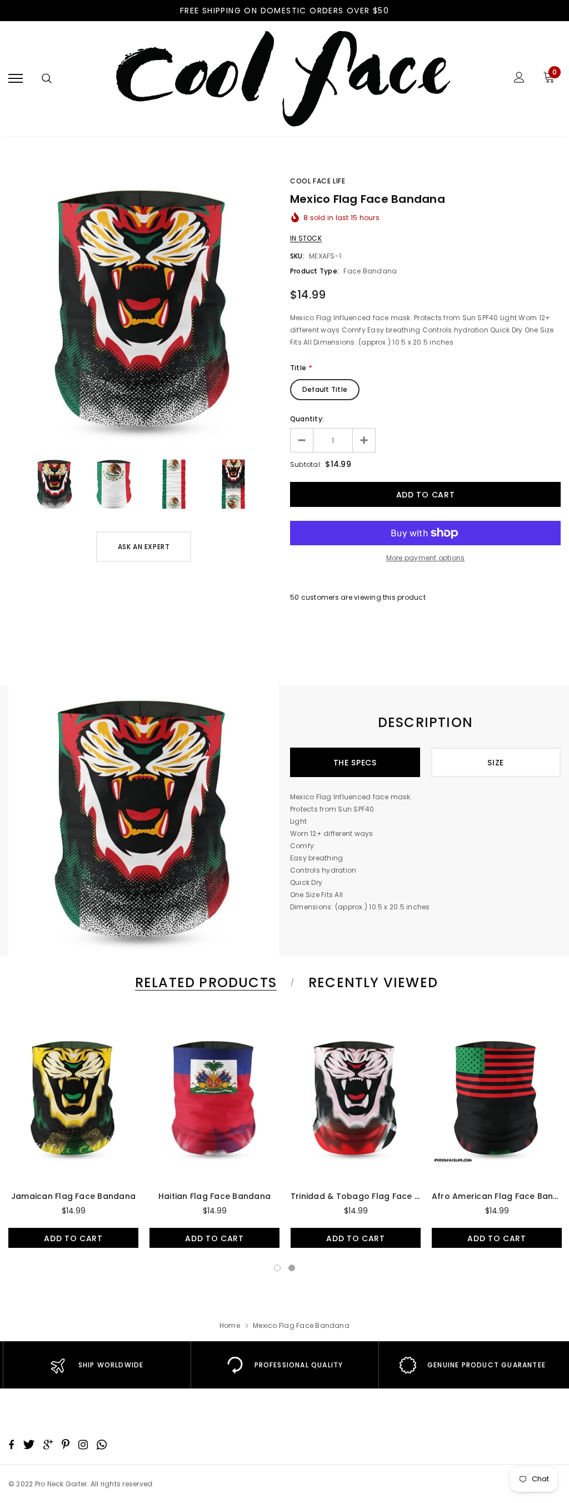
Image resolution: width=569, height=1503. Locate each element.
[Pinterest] (65, 1445)
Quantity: (307, 419)
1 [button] (277, 1268)
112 (294, 597)
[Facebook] (11, 1445)
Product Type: (314, 271)
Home (229, 1325)
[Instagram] (83, 1445)
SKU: (297, 256)
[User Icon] (519, 79)
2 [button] (291, 1268)
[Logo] (283, 79)
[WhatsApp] (102, 1445)
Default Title (324, 389)
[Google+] (48, 1445)
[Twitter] (28, 1445)
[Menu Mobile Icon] (15, 78)
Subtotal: (306, 464)
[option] (143, 310)
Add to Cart (73, 1238)
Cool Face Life (317, 181)
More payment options (425, 558)
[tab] (204, 982)
